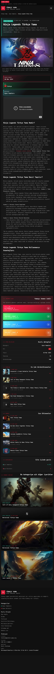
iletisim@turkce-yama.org (8, 638)
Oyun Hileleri (7, 608)
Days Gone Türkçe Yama (17, 404)
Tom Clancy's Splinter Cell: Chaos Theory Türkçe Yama (28, 387)
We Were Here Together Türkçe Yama (22, 426)
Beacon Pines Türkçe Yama (18, 450)
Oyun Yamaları (12, 13)
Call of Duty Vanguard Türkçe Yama (22, 379)
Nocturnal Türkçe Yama (10, 517)
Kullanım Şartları (7, 623)
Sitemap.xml (5, 628)
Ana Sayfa (4, 614)
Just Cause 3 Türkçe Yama (11, 578)
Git (50, 373)
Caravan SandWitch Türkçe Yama (20, 434)
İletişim (4, 619)
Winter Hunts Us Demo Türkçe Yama (21, 442)
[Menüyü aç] (51, 8)
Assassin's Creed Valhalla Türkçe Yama (23, 371)
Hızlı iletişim (5, 646)
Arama (3, 616)
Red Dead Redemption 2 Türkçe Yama (22, 396)
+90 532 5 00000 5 (6, 642)
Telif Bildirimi (6, 626)
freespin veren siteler (23, 151)
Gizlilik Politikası (7, 621)
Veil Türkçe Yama (16, 417)
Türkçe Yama (4, 13)
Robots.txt (4, 630)
